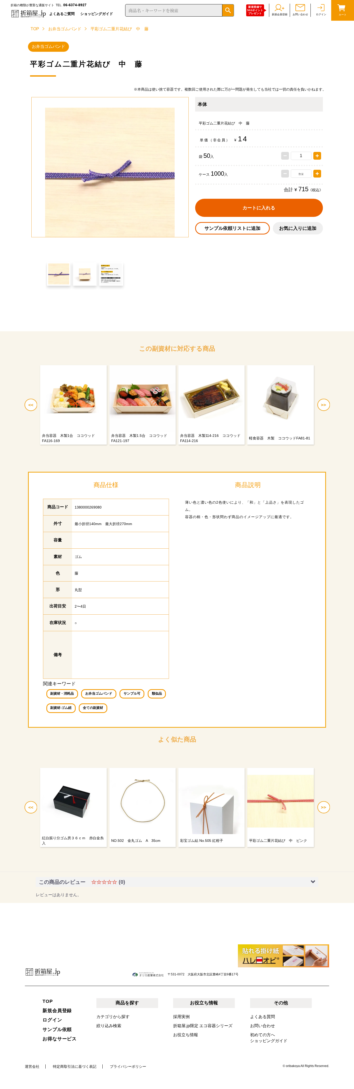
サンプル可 (132, 693)
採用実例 (181, 1016)
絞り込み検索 (108, 1026)
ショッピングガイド (96, 14)
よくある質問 (262, 1016)
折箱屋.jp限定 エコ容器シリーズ (202, 1026)
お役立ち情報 (185, 1035)
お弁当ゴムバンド (64, 29)
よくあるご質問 (62, 14)
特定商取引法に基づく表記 (74, 1066)
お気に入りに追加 (297, 228)
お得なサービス (60, 1038)
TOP (35, 29)
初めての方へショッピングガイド (268, 1038)
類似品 (157, 693)
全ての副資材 (93, 708)
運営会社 (32, 1066)
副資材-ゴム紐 (61, 708)
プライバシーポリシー (128, 1066)
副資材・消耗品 (62, 693)
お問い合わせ (262, 1026)
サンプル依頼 (57, 1029)
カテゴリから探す (113, 1016)
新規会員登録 (57, 1010)
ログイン (52, 1019)
